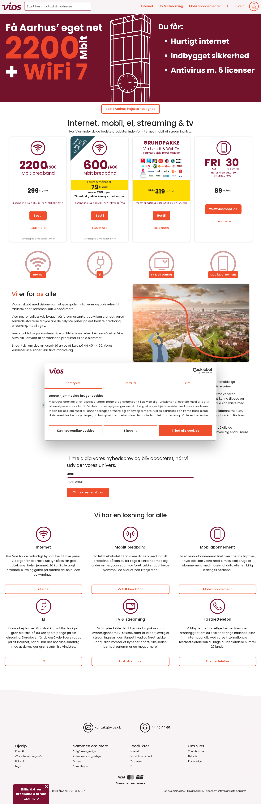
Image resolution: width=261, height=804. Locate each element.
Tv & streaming (171, 6)
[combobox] (57, 6)
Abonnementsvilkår (217, 791)
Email (70, 474)
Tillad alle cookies (185, 431)
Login (18, 766)
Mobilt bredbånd (130, 589)
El (228, 6)
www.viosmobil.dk (223, 209)
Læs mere (38, 228)
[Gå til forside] (11, 6)
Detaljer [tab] (130, 383)
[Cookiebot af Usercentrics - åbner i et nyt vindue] (195, 370)
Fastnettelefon (217, 661)
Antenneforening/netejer (87, 756)
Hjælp (240, 6)
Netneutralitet (238, 791)
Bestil (38, 215)
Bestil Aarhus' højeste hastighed (131, 109)
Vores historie (196, 751)
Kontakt (19, 751)
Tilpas (128, 431)
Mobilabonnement (223, 274)
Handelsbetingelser (174, 791)
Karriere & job (195, 761)
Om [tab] (187, 383)
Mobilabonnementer (205, 6)
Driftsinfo (20, 761)
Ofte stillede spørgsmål (28, 756)
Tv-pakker (136, 761)
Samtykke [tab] (73, 383)
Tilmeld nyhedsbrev (88, 492)
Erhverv (77, 761)
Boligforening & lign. (84, 751)
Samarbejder (80, 766)
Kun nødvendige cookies (75, 431)
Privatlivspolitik (195, 791)
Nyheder (193, 756)
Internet (147, 6)
